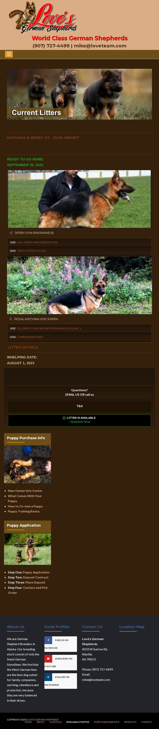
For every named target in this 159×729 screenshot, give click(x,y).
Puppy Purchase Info (106, 722)
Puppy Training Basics (24, 511)
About (41, 722)
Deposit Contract (35, 577)
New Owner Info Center (25, 490)
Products (130, 722)
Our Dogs (55, 722)
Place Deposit (35, 582)
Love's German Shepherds (43, 719)
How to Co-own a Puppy (25, 506)
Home (28, 722)
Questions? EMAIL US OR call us (79, 392)
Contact (146, 722)
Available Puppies (77, 722)
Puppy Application (36, 572)
